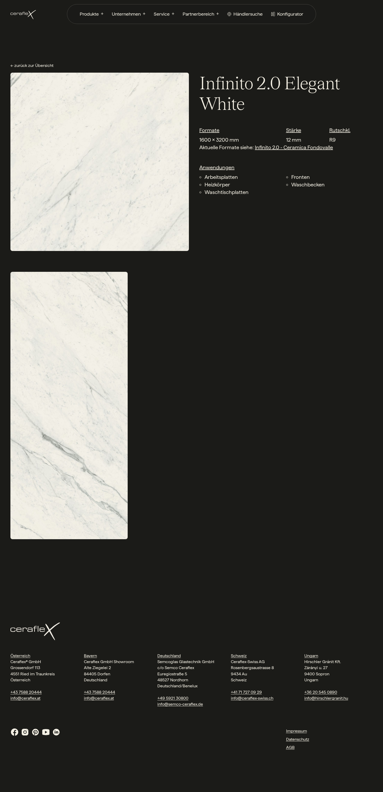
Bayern (90, 655)
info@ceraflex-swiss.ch (252, 698)
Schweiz (239, 655)
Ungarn (311, 655)
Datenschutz (297, 739)
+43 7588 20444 (26, 692)
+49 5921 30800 (172, 698)
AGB (290, 747)
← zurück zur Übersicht (31, 65)
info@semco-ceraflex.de (180, 704)
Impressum (296, 730)
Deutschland (169, 655)
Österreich (20, 655)
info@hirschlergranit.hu (326, 698)
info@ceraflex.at (25, 698)
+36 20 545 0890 (320, 692)
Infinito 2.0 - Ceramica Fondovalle (294, 147)
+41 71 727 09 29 (246, 692)
